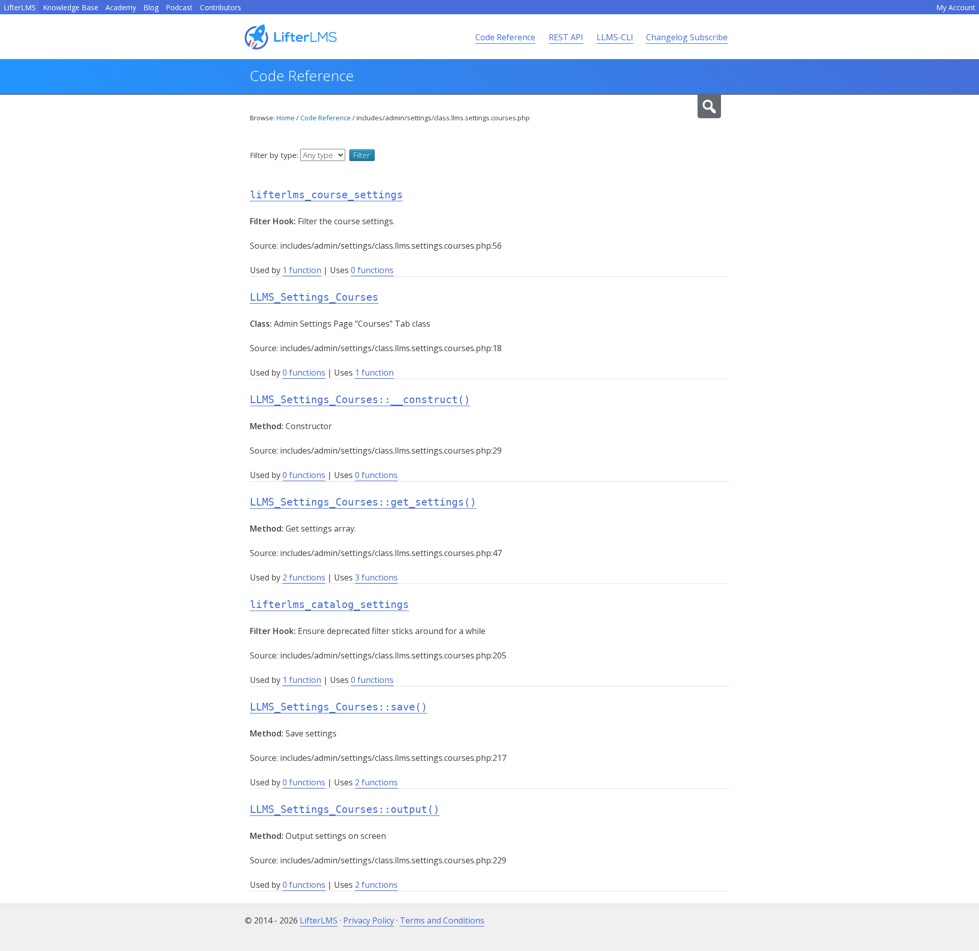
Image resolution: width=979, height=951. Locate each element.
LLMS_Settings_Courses (314, 297)
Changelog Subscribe (687, 37)
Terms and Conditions (442, 920)
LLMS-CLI (615, 37)
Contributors (220, 7)
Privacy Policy (368, 920)
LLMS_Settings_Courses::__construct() (360, 399)
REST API (566, 37)
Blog (151, 7)
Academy (121, 7)
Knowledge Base (70, 7)
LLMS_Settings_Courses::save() (338, 707)
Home (285, 117)
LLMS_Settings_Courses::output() (345, 809)
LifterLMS (20, 7)
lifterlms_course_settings (326, 195)
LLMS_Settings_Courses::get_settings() (363, 502)
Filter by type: (275, 155)
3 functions (376, 577)
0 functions (372, 270)
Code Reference (505, 37)
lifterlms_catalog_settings (329, 604)
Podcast (179, 7)
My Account (955, 7)
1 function (301, 270)
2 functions (303, 577)
